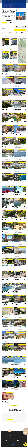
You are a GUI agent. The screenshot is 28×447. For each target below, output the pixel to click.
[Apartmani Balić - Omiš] (8, 189)
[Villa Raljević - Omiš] (20, 117)
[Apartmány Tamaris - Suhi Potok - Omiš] (8, 92)
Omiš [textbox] (3, 26)
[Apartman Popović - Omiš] (20, 189)
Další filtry (22, 32)
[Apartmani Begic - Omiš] (8, 117)
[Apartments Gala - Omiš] (20, 226)
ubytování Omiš (12, 427)
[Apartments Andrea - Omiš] (8, 384)
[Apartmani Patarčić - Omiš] (20, 262)
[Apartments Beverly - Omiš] (13, 42)
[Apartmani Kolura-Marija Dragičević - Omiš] (13, 55)
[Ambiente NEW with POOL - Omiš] (8, 287)
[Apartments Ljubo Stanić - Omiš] (8, 177)
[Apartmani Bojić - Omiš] (8, 323)
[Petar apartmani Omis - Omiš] (20, 104)
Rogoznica (17, 437)
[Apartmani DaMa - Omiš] (8, 238)
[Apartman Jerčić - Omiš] (20, 359)
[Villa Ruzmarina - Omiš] (20, 372)
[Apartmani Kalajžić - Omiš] (8, 262)
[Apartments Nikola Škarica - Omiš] (8, 274)
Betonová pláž (11, 33)
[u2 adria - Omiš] (8, 80)
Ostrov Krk (22, 436)
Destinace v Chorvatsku (22, 438)
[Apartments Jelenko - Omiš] (20, 323)
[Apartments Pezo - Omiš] (20, 250)
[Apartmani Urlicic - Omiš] (5, 55)
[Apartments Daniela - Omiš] (20, 202)
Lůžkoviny (4, 33)
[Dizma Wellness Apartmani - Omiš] (8, 141)
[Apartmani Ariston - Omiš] (20, 153)
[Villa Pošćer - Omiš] (5, 42)
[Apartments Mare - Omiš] (20, 177)
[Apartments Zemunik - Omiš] (8, 165)
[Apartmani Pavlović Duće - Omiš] (20, 214)
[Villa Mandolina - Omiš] (8, 359)
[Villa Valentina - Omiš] (20, 335)
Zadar (21, 435)
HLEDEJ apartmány (6, 437)
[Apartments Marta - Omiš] (8, 153)
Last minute (5, 435)
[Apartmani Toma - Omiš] (8, 68)
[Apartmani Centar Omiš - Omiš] (20, 274)
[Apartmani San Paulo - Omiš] (8, 129)
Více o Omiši (13, 17)
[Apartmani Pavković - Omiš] (8, 347)
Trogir (16, 436)
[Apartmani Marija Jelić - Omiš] (8, 335)
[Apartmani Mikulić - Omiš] (20, 347)
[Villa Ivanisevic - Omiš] (20, 287)
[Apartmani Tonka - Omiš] (20, 311)
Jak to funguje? (11, 436)
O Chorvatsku (11, 435)
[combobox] (7, 26)
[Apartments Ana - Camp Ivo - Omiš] (8, 202)
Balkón (16, 32)
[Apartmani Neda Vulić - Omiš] (8, 311)
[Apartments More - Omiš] (20, 68)
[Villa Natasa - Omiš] (20, 141)
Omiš (16, 435)
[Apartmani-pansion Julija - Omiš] (20, 129)
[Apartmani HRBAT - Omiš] (8, 104)
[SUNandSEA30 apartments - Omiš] (8, 250)
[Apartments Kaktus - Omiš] (8, 226)
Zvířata (10, 32)
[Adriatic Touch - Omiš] (8, 396)
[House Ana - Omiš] (8, 372)
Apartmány (3, 22)
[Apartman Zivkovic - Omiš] (20, 238)
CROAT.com (24, 1)
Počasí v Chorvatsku (6, 436)
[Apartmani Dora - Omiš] (20, 80)
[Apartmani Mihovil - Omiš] (8, 299)
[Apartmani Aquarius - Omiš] (20, 92)
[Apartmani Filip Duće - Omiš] (20, 165)
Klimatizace (4, 32)
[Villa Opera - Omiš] (20, 384)
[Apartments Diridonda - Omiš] (8, 214)
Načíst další (14, 405)
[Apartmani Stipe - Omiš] (20, 299)
